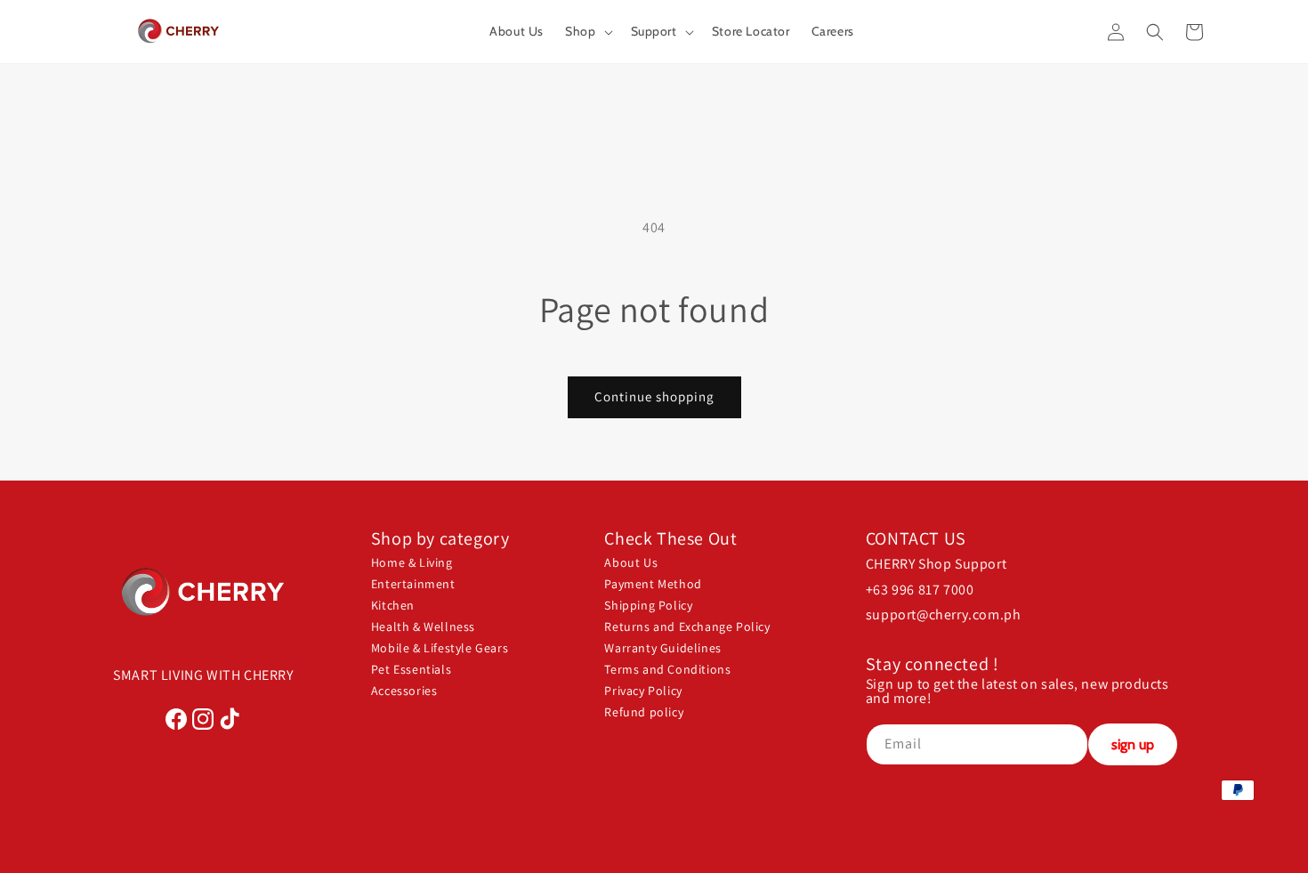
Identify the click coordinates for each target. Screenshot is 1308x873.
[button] (586, 31)
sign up (1132, 744)
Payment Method (652, 584)
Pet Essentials (411, 669)
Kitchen (393, 605)
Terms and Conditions (667, 669)
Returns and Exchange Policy (687, 626)
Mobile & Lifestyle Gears (439, 648)
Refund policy (643, 712)
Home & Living (412, 562)
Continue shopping (654, 396)
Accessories (404, 691)
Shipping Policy (648, 605)
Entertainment (413, 584)
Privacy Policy (643, 691)
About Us (631, 562)
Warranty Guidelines (662, 648)
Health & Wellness (423, 626)
